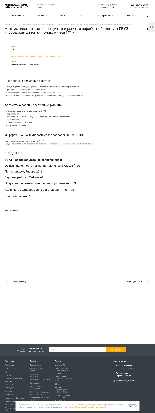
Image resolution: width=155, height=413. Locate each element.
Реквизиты (9, 395)
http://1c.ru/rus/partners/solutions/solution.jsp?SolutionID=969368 (37, 57)
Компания (17, 15)
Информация (104, 15)
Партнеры (9, 384)
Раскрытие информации (14, 398)
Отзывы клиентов (12, 401)
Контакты (131, 15)
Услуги (61, 15)
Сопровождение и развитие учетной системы (62, 371)
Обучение (58, 384)
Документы (9, 405)
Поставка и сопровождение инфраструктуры (61, 390)
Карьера (8, 391)
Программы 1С (35, 365)
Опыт (80, 15)
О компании (9, 365)
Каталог (41, 15)
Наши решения (36, 383)
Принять (132, 406)
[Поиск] (146, 15)
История (8, 372)
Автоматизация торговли (40, 380)
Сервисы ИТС (60, 365)
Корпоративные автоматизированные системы (63, 378)
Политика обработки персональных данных (90, 407)
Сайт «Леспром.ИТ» (12, 369)
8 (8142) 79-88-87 (139, 5)
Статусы (8, 375)
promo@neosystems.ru (125, 381)
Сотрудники (9, 388)
